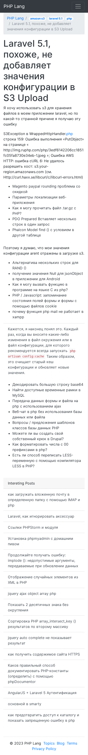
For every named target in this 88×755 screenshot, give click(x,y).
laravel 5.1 (56, 18)
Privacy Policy (44, 748)
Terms (72, 743)
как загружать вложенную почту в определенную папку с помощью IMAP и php (44, 499)
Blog (61, 743)
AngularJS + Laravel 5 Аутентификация (42, 692)
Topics (49, 743)
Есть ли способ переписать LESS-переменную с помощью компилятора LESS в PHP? (46, 460)
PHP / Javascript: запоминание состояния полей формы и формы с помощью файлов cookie (44, 300)
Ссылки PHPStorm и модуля (33, 527)
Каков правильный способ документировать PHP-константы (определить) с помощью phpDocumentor (38, 673)
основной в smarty (24, 704)
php (69, 18)
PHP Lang (14, 6)
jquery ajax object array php (32, 593)
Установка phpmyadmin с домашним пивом (40, 541)
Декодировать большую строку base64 (47, 384)
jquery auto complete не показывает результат (40, 640)
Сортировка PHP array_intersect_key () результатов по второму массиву (42, 624)
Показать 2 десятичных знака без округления (38, 607)
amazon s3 (37, 18)
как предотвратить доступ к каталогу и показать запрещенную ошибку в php (43, 718)
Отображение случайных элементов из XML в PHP (43, 580)
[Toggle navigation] (78, 6)
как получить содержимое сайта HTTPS (44, 654)
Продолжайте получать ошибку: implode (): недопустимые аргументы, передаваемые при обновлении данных (43, 560)
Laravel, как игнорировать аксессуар (41, 516)
